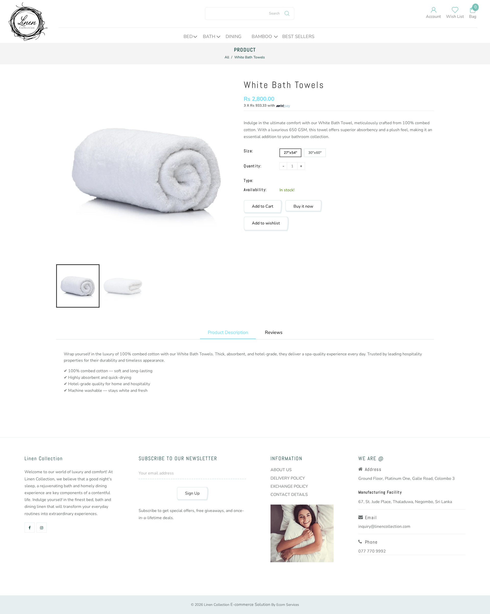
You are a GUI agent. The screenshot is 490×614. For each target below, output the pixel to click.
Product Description (228, 332)
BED (188, 36)
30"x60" (315, 152)
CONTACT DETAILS (289, 494)
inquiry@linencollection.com (384, 526)
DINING (233, 36)
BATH (209, 36)
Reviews (274, 332)
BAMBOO (262, 36)
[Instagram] (42, 527)
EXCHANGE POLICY (289, 486)
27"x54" (290, 152)
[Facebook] (30, 527)
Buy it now (303, 206)
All (227, 57)
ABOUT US (281, 470)
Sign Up (192, 493)
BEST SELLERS (298, 36)
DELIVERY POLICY (288, 478)
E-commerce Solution (250, 604)
